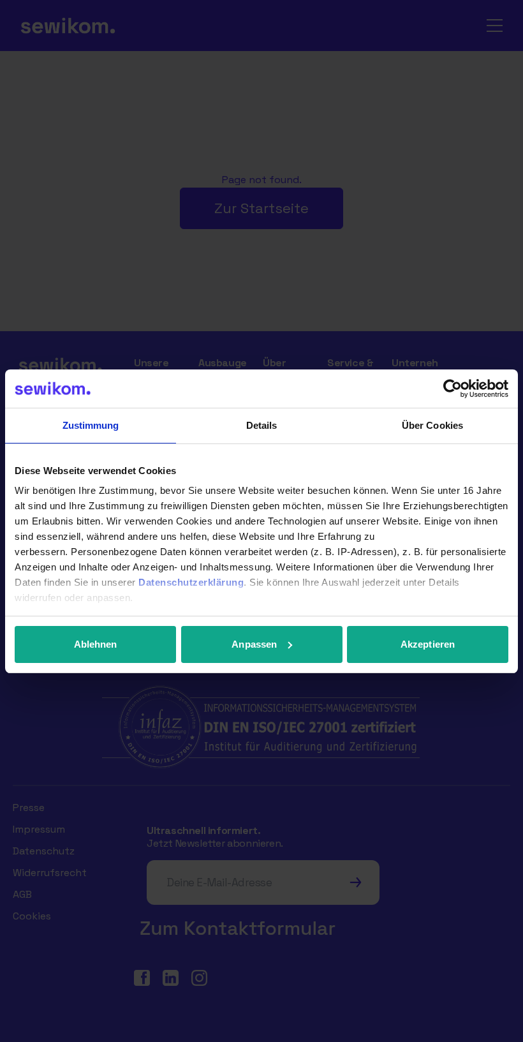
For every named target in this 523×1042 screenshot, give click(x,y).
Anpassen (254, 644)
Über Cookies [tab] (432, 425)
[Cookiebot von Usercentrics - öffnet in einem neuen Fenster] (452, 388)
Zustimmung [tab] (91, 425)
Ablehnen (95, 644)
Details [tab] (261, 425)
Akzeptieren (428, 644)
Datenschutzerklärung (191, 582)
